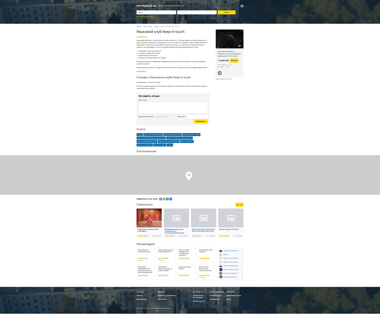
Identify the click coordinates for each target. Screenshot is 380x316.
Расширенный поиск (145, 17)
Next (241, 205)
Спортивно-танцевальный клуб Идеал (148, 230)
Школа (170, 145)
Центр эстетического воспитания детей (232, 262)
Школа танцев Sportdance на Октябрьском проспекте (184, 252)
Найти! (226, 12)
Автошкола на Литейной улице (144, 251)
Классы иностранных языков (169, 141)
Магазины (196, 292)
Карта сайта (162, 299)
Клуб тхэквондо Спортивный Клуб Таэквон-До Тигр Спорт (203, 230)
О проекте (140, 292)
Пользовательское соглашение (161, 308)
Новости (140, 295)
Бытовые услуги (216, 295)
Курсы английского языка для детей (179, 138)
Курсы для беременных (232, 273)
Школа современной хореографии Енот (165, 251)
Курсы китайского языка (172, 134)
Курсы (140, 134)
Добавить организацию (166, 295)
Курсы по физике (187, 141)
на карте (234, 56)
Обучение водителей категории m (232, 250)
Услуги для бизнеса (217, 292)
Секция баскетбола (232, 277)
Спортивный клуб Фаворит (205, 251)
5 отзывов (202, 277)
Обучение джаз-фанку (232, 269)
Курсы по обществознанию (147, 141)
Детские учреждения (145, 145)
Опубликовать (201, 121)
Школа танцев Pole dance (229, 229)
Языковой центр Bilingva (185, 268)
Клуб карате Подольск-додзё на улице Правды (165, 268)
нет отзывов (156, 236)
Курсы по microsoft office (232, 258)
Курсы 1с (232, 254)
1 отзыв (140, 260)
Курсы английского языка (153, 134)
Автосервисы (214, 299)
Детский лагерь (159, 145)
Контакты (161, 292)
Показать (234, 60)
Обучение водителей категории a (232, 266)
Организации (141, 299)
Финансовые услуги (234, 295)
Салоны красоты (199, 301)
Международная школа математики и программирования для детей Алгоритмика (174, 231)
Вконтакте (220, 73)
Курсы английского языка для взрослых (151, 138)
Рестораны (230, 292)
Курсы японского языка (191, 134)
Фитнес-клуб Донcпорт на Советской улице (205, 268)
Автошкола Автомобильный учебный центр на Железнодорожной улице (145, 269)
